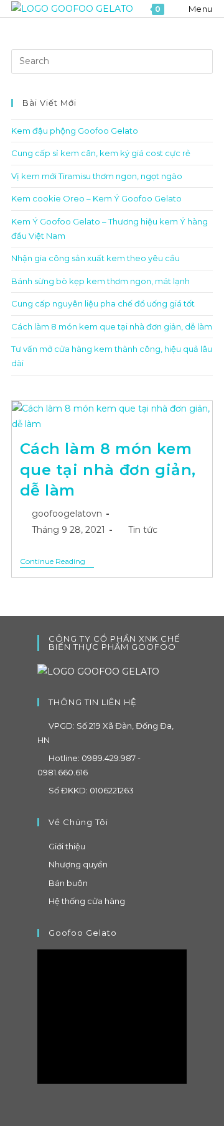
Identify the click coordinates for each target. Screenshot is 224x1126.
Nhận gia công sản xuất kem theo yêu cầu (95, 258)
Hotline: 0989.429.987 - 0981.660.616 (89, 765)
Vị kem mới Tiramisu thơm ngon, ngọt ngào (96, 176)
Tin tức (142, 529)
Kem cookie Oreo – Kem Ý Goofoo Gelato (96, 198)
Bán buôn (68, 883)
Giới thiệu (67, 846)
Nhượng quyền (78, 864)
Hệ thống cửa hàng (87, 901)
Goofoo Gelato (83, 933)
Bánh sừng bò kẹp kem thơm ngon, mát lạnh (100, 281)
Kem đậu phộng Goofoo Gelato (74, 131)
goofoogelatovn (67, 513)
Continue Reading (57, 562)
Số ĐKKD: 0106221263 (91, 790)
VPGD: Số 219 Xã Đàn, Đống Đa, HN (105, 733)
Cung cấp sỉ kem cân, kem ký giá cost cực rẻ (100, 153)
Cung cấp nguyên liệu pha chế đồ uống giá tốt (103, 303)
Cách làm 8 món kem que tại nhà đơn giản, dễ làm (111, 326)
